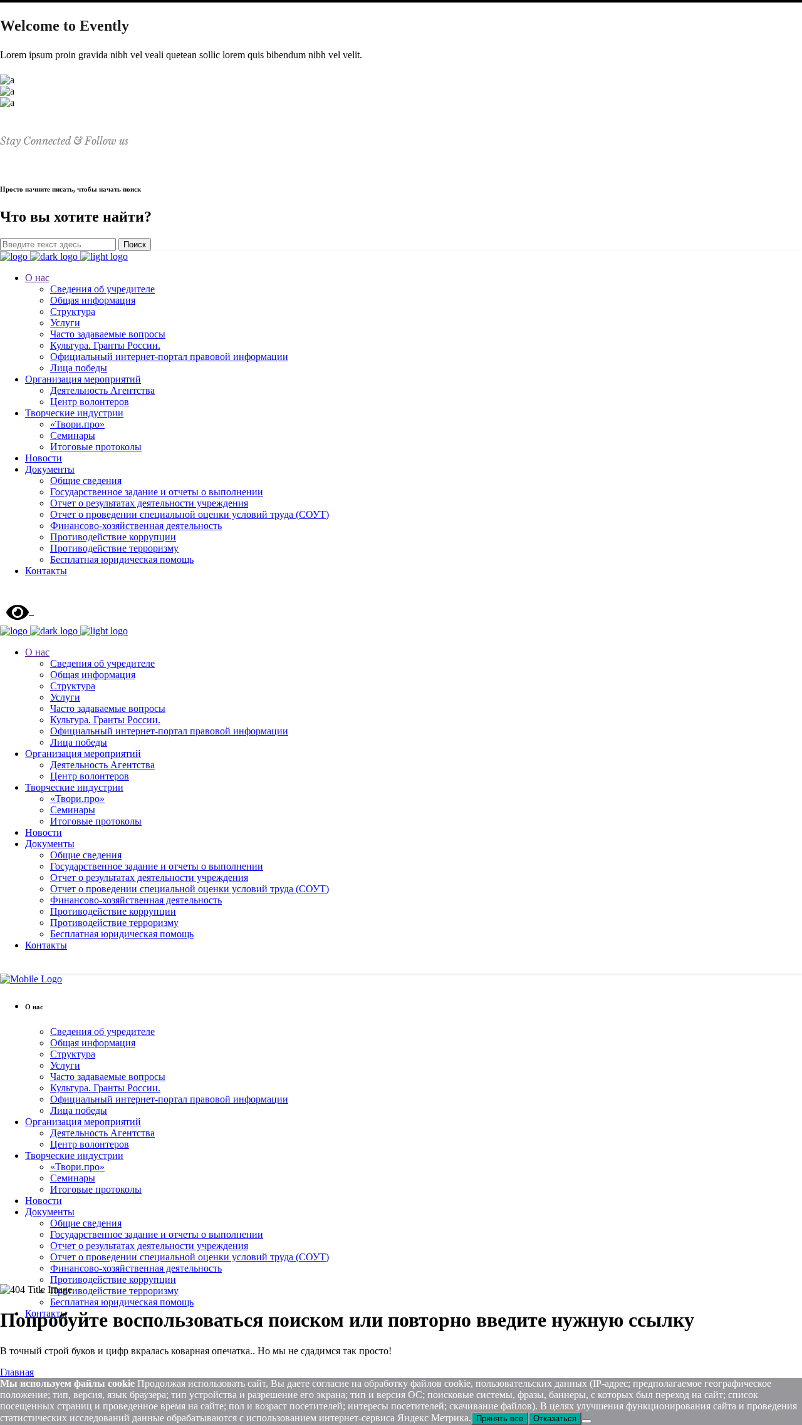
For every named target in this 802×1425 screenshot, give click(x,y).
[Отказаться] (586, 1421)
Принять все (499, 1418)
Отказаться (554, 1418)
